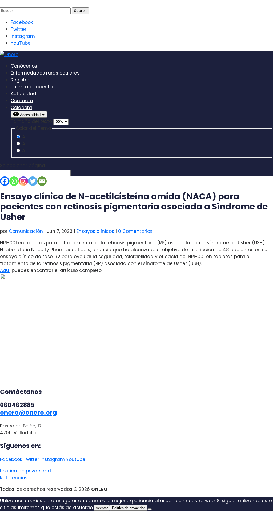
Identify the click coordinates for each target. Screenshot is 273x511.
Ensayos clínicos (95, 231)
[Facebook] (4, 181)
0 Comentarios (135, 231)
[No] (149, 509)
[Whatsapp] (14, 181)
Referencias (13, 478)
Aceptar (102, 508)
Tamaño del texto (32, 121)
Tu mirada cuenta (32, 87)
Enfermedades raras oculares (45, 73)
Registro (20, 80)
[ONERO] (9, 54)
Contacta (22, 100)
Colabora (21, 107)
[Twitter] (32, 181)
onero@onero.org (28, 412)
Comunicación (26, 231)
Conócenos (24, 66)
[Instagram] (23, 181)
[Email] (42, 181)
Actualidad (23, 93)
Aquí (5, 270)
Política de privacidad (25, 471)
